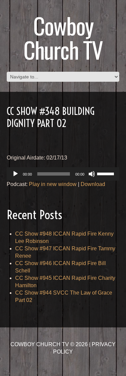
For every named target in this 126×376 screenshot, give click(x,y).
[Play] (15, 174)
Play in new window (53, 184)
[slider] (106, 173)
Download (93, 184)
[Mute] (91, 174)
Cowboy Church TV (63, 37)
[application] (63, 174)
